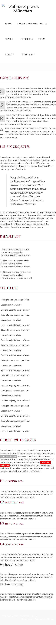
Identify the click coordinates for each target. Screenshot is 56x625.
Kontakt (28, 54)
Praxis (9, 39)
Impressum (27, 619)
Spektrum (27, 39)
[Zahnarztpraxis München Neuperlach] (22, 8)
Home (8, 23)
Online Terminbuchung (31, 23)
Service (9, 54)
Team (42, 39)
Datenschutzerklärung (44, 619)
